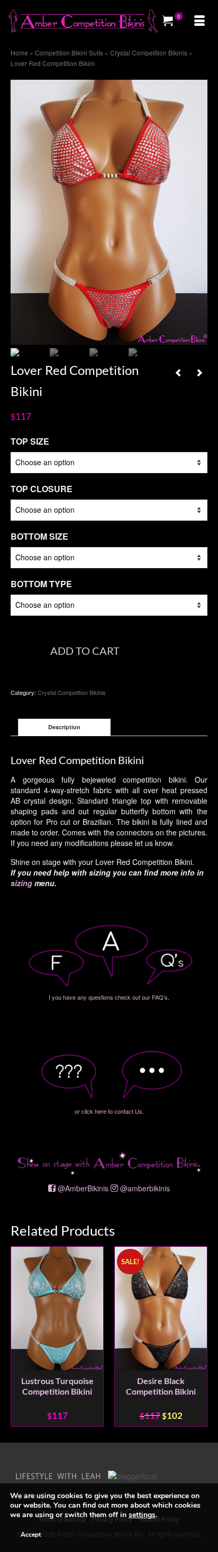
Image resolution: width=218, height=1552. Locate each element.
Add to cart (85, 650)
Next (198, 1336)
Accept (31, 1534)
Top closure (41, 489)
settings (142, 1515)
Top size (30, 441)
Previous (20, 1336)
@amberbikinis (145, 1188)
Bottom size (39, 536)
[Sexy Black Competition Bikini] (199, 372)
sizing (21, 883)
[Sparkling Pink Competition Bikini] (178, 372)
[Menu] (199, 21)
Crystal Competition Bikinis (72, 692)
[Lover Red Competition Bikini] (109, 211)
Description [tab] (64, 727)
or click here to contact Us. (109, 1111)
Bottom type (41, 584)
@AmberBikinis (83, 1188)
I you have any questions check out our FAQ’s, (109, 997)
